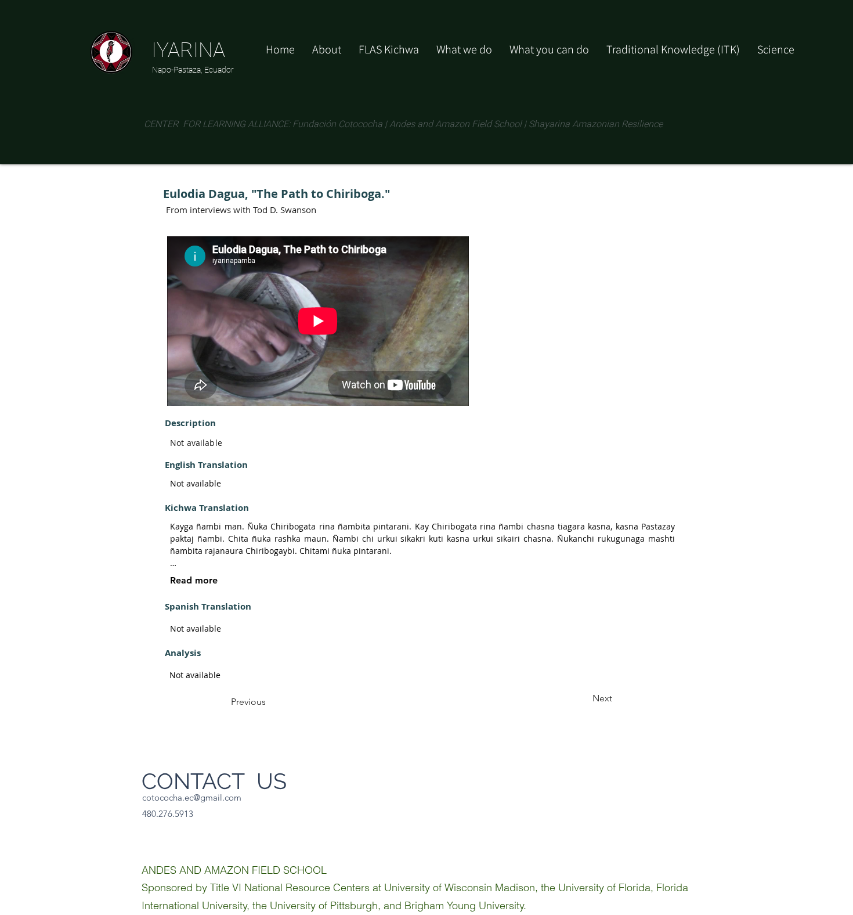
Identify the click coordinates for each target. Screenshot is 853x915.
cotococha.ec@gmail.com (191, 797)
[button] (549, 49)
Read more (194, 580)
